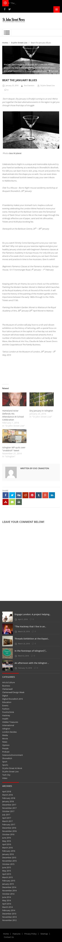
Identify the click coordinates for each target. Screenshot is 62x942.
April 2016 (6, 844)
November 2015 (9, 860)
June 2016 (6, 837)
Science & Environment (12, 755)
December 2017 (9, 804)
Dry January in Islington (41, 410)
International (8, 725)
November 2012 (9, 920)
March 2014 (7, 907)
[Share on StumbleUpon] (6, 502)
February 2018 (8, 798)
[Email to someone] (12, 502)
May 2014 (6, 900)
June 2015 (6, 867)
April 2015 (6, 874)
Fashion (5, 708)
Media (5, 735)
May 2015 (6, 870)
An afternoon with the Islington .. (32, 663)
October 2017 (8, 811)
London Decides (9, 732)
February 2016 (8, 851)
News (4, 741)
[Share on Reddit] (25, 495)
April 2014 (6, 903)
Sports (5, 765)
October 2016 (8, 834)
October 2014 (8, 893)
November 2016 (9, 831)
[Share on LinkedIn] (52, 495)
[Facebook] (4, 9)
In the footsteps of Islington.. (31, 650)
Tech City (6, 774)
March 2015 (7, 877)
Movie (5, 738)
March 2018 (7, 794)
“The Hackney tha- (18, 3)
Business (6, 685)
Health (5, 718)
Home (5, 42)
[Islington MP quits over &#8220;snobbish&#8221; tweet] (14, 436)
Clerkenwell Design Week (13, 692)
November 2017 (9, 808)
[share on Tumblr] (39, 495)
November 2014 (9, 890)
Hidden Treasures (10, 722)
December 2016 (9, 827)
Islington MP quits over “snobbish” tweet (13, 449)
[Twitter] (9, 9)
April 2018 (6, 791)
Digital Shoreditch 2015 (12, 699)
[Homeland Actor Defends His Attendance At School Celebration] (14, 399)
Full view (54, 71)
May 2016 (6, 841)
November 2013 (9, 917)
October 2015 (8, 864)
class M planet (15, 153)
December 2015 (9, 857)
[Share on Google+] (45, 495)
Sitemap (44, 933)
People (5, 748)
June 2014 (6, 897)
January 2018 (8, 801)
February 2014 (8, 910)
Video (4, 778)
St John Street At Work (12, 768)
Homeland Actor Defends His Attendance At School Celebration (13, 415)
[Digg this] (19, 495)
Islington (6, 728)
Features (16, 933)
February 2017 (8, 824)
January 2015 (8, 884)
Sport (4, 761)
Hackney (6, 715)
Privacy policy (30, 933)
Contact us (9, 937)
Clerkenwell (7, 689)
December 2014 (9, 887)
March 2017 (7, 821)
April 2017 (6, 818)
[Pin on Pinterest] (32, 495)
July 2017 (6, 814)
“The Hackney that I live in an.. (30, 626)
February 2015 (8, 880)
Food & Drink (8, 712)
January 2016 (8, 854)
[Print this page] (19, 502)
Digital (5, 695)
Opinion (5, 745)
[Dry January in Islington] (41, 399)
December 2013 (9, 913)
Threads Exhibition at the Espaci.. (32, 638)
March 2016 (7, 847)
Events (5, 705)
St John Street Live (19, 42)
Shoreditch (7, 758)
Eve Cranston (29, 85)
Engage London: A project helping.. (33, 614)
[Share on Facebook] (6, 495)
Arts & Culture (8, 682)
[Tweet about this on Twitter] (12, 495)
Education (6, 702)
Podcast (5, 751)
